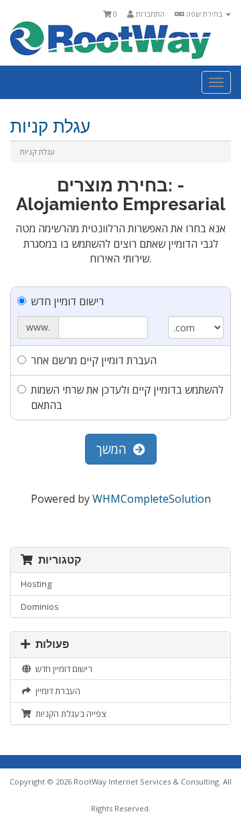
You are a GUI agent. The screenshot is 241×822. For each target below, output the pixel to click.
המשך (114, 449)
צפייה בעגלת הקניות (68, 714)
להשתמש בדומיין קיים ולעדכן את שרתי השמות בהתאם (127, 397)
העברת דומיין (55, 691)
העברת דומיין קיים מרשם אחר (94, 360)
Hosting (36, 584)
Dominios (40, 606)
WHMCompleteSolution (151, 498)
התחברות (149, 14)
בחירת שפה (204, 14)
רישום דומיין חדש (67, 301)
